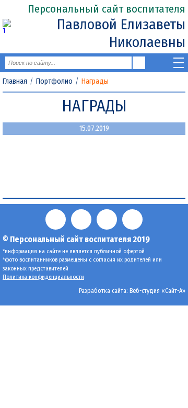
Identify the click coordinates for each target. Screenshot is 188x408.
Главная (15, 81)
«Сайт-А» (173, 290)
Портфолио (54, 81)
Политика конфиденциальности (43, 277)
